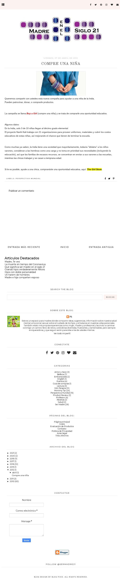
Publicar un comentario (21, 190)
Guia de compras (61, 383)
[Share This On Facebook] (105, 178)
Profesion (60, 397)
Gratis (62, 424)
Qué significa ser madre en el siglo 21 (25, 267)
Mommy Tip (60, 390)
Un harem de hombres (17, 274)
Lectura (60, 386)
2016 (12, 464)
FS (71, 317)
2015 (12, 467)
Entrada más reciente (24, 246)
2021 (12, 453)
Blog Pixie (57, 577)
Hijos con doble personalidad (20, 272)
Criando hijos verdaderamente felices (25, 269)
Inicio (64, 246)
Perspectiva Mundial (28, 178)
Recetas (60, 400)
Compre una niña (20, 475)
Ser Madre (60, 404)
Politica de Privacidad (62, 431)
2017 (12, 461)
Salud (60, 402)
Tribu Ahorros (61, 435)
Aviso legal (62, 433)
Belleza (60, 374)
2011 (12, 479)
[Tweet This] (110, 178)
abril (14, 472)
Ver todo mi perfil (62, 333)
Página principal (62, 422)
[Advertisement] (61, 218)
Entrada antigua (101, 246)
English (61, 379)
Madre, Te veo (12, 261)
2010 (12, 481)
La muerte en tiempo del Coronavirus (25, 264)
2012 (12, 470)
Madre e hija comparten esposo (22, 277)
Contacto (62, 429)
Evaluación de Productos (62, 426)
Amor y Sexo (61, 372)
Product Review (60, 395)
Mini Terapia (60, 388)
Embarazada (60, 377)
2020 (12, 456)
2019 (12, 458)
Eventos (60, 381)
